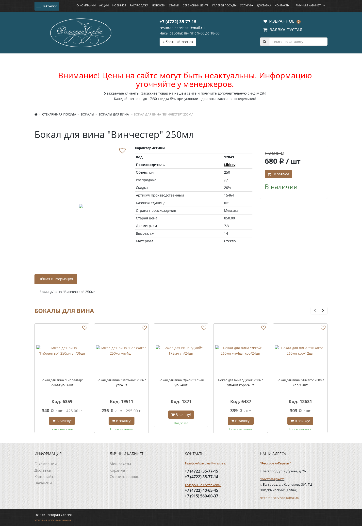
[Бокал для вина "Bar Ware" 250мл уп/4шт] (121, 350)
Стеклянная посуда (58, 114)
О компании (86, 5)
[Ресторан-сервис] (81, 32)
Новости (158, 5)
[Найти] (264, 41)
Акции (104, 5)
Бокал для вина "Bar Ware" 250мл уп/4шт (121, 382)
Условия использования (52, 520)
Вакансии (43, 482)
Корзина (117, 470)
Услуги (245, 5)
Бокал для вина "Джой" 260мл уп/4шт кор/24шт (240, 382)
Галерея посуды (224, 5)
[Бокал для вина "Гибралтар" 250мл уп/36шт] (61, 350)
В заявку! (280, 174)
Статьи (174, 5)
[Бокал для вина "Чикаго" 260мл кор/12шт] (300, 350)
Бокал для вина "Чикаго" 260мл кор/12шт (300, 382)
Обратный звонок (178, 41)
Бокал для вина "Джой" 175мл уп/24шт (181, 382)
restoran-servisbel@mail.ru (182, 27)
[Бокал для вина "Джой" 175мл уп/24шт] (181, 350)
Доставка (264, 5)
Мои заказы (120, 463)
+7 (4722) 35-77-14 (201, 476)
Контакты (282, 5)
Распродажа (139, 5)
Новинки (119, 5)
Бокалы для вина (113, 114)
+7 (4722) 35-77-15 (178, 21)
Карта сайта (44, 476)
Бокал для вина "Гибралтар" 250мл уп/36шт (62, 382)
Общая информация (55, 279)
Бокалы (87, 114)
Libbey (229, 164)
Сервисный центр (196, 5)
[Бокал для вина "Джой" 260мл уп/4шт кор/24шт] (240, 350)
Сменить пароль (124, 476)
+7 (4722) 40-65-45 (201, 490)
